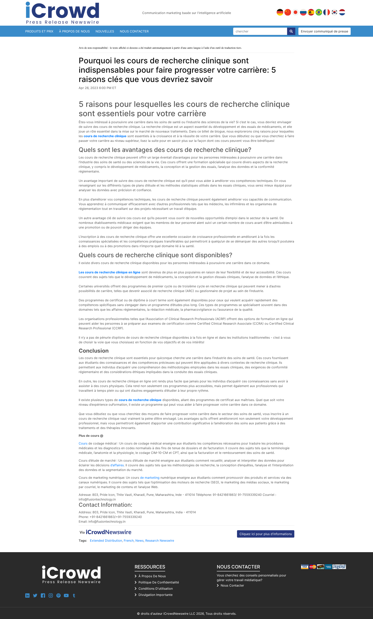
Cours (83, 443)
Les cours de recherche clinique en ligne (109, 272)
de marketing (149, 478)
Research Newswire (159, 540)
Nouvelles (105, 31)
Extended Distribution (106, 540)
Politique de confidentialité (159, 582)
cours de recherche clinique (105, 136)
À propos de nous (74, 31)
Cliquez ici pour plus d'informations (266, 534)
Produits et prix (39, 31)
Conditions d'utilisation (156, 588)
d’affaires (117, 465)
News (139, 540)
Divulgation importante (156, 595)
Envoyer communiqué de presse (324, 31)
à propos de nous (152, 576)
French (129, 540)
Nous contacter (134, 31)
